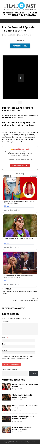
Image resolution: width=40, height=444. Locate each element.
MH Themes (32, 442)
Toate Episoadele (20, 46)
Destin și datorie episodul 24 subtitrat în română (23, 418)
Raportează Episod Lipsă (20, 165)
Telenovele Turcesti (24, 35)
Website (5, 350)
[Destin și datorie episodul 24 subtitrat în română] (6, 421)
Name (4, 338)
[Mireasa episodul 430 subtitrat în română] (6, 410)
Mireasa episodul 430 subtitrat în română (25, 407)
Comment (5, 322)
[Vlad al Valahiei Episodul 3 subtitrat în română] (6, 399)
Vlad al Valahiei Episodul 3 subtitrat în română (22, 396)
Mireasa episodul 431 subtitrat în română (25, 385)
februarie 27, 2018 (9, 35)
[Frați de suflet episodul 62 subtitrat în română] (6, 432)
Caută (34, 373)
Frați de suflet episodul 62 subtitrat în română (22, 428)
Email (4, 344)
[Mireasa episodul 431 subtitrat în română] (6, 388)
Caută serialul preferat (9, 370)
